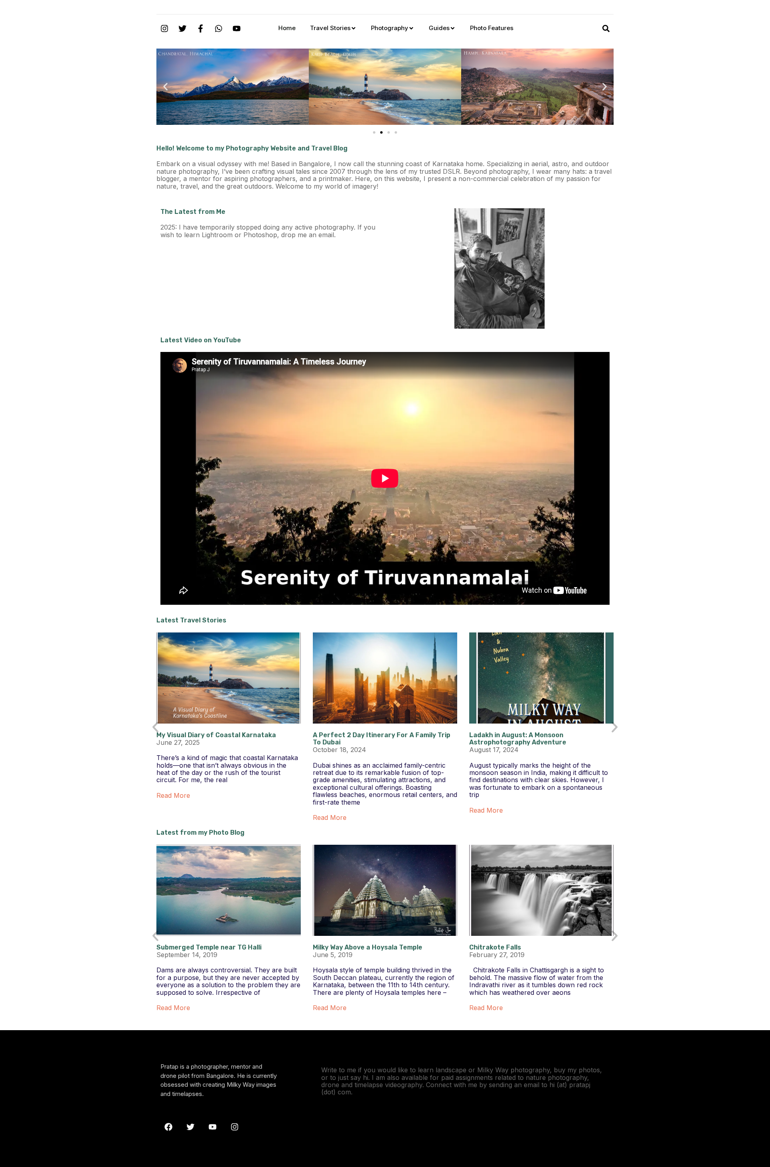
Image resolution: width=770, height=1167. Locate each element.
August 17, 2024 (494, 750)
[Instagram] (164, 28)
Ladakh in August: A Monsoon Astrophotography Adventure (517, 738)
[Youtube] (237, 28)
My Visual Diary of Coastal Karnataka (216, 735)
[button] (165, 87)
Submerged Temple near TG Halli (208, 947)
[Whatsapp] (219, 28)
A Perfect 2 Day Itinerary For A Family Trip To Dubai (381, 738)
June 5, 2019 (333, 955)
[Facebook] (168, 1127)
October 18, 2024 (339, 750)
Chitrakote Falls (495, 947)
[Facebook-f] (201, 28)
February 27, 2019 (497, 955)
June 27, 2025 (178, 742)
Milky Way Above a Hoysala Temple (367, 947)
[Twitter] (182, 28)
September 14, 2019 (186, 955)
